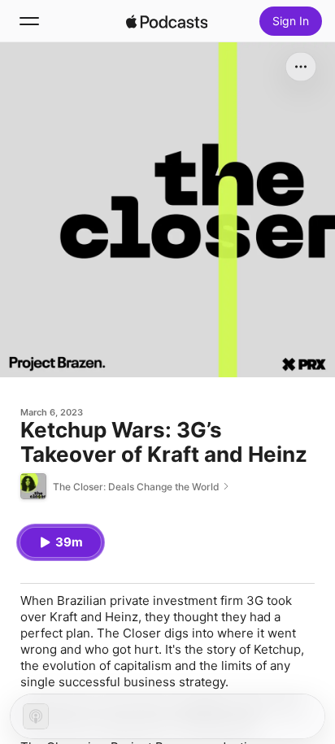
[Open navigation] (29, 21)
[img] (167, 21)
